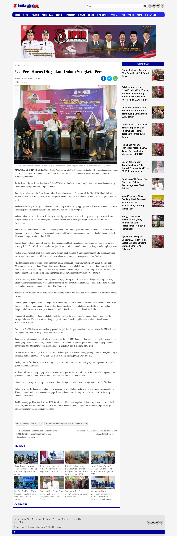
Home (17, 15)
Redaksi (46, 519)
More (139, 15)
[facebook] (103, 78)
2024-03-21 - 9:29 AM (31, 78)
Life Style (102, 15)
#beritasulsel (22, 424)
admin (25, 82)
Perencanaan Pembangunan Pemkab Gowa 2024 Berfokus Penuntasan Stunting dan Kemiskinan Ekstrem (36, 433)
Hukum (81, 15)
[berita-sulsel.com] (26, 8)
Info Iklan (78, 519)
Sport (91, 15)
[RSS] (162, 5)
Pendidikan (47, 15)
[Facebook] (150, 5)
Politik (35, 15)
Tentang (56, 519)
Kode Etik (26, 519)
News (25, 15)
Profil (114, 15)
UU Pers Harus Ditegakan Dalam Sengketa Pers (66, 424)
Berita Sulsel (36, 424)
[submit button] (145, 6)
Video (131, 15)
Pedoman (36, 519)
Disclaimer (150, 15)
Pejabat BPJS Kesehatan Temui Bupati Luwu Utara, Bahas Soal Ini (97, 432)
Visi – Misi (18, 522)
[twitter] (109, 78)
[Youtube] (158, 5)
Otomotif (70, 15)
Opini (122, 15)
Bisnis (59, 15)
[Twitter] (154, 5)
